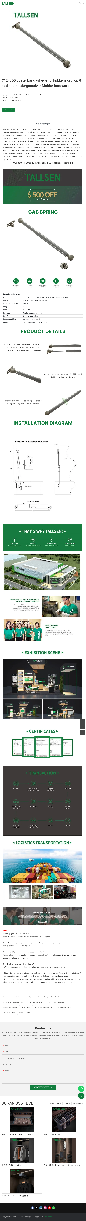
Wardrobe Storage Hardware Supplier (49, 997)
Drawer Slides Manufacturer (43, 1007)
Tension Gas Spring (9, 1012)
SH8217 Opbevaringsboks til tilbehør (18, 1134)
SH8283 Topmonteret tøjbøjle (15, 1196)
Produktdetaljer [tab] (43, 124)
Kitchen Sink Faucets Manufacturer (13, 1002)
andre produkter (55, 1103)
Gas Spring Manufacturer (10, 1007)
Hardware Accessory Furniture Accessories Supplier (18, 997)
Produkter (67, 1103)
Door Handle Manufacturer (56, 1002)
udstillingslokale (78, 1103)
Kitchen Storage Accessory (36, 1002)
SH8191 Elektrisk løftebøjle (13, 1165)
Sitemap (49, 1217)
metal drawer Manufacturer (64, 1007)
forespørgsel (8, 109)
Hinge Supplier (26, 1007)
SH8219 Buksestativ (52, 1134)
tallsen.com (39, 1217)
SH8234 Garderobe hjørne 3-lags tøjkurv (62, 1165)
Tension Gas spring (24, 1012)
